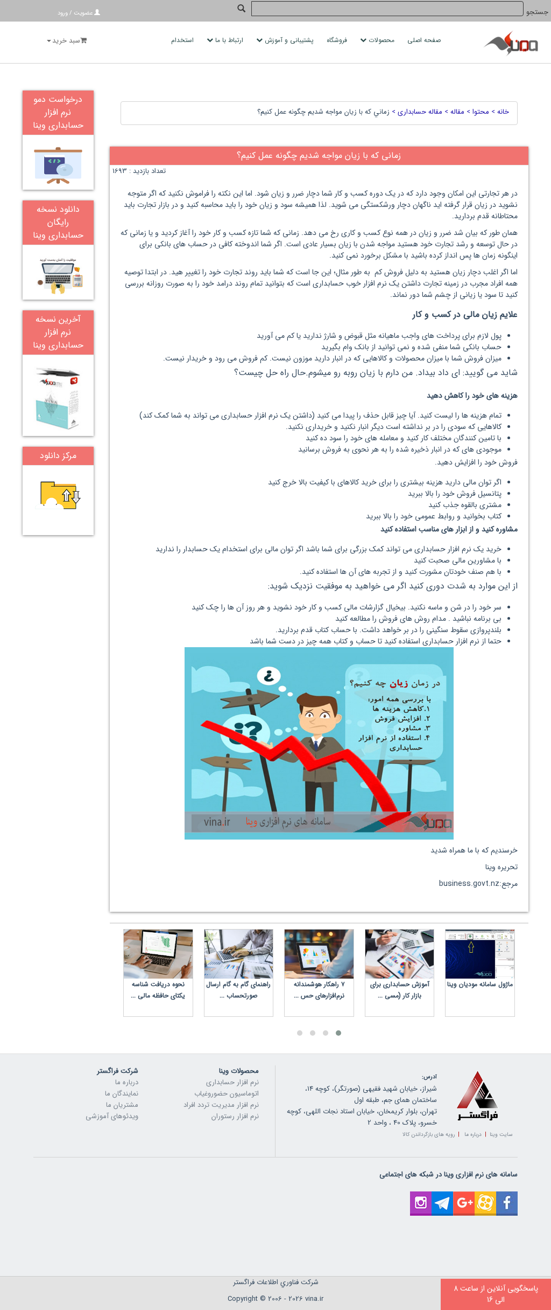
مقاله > (453, 111)
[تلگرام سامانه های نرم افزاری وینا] (442, 1197)
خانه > (499, 111)
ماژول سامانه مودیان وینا (480, 984)
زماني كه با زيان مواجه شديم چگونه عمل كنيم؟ (323, 111)
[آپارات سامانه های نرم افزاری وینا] (485, 1197)
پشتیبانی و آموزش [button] (289, 40)
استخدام (183, 40)
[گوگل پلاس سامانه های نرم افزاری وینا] (464, 1197)
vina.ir (314, 1299)
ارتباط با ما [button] (229, 40)
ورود (63, 13)
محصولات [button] (381, 40)
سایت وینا (501, 1135)
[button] (338, 1033)
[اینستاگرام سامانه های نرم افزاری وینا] (421, 1197)
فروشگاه (338, 40)
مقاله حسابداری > (416, 111)
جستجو (537, 12)
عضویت (83, 13)
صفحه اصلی (425, 40)
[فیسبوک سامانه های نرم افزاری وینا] (507, 1197)
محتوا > (476, 111)
